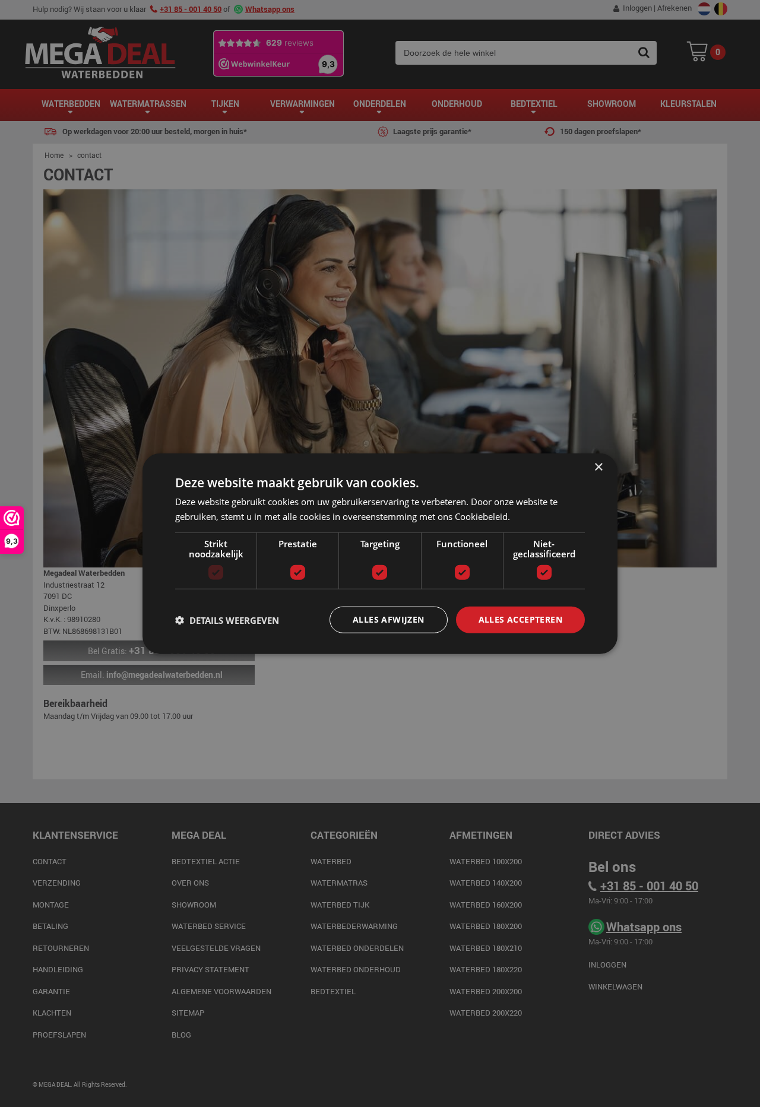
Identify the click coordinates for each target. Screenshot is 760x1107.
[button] (227, 619)
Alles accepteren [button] (520, 619)
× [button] (598, 466)
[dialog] (380, 553)
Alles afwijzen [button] (389, 619)
